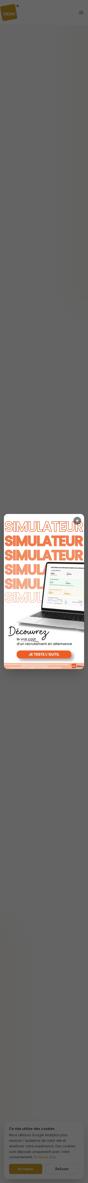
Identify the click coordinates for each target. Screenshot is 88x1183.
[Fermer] (77, 521)
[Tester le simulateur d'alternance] (44, 591)
